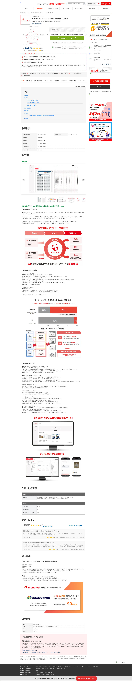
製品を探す (39, 8)
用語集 (37, 670)
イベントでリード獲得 (48, 672)
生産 (28, 12)
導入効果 (26, 113)
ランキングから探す (53, 8)
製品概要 (26, 95)
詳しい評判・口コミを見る (75, 525)
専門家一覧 (52, 668)
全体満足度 (28, 48)
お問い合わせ (95, 666)
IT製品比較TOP (23, 12)
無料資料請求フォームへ (105, 4)
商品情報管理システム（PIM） (37, 12)
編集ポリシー (60, 666)
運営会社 (83, 666)
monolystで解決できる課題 (33, 102)
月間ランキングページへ (67, 38)
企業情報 (26, 118)
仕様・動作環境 (27, 108)
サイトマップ (89, 666)
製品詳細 (26, 98)
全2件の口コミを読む (48, 526)
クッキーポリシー (77, 666)
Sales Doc (52, 674)
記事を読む (66, 8)
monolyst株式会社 (36, 23)
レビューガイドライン (52, 666)
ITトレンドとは (38, 666)
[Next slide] (83, 180)
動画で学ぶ (105, 8)
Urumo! (42, 674)
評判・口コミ (27, 110)
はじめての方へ (79, 8)
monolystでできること (32, 105)
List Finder (38, 674)
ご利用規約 (45, 666)
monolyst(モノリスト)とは (32, 100)
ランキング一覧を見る (105, 64)
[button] (53, 179)
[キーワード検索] (84, 4)
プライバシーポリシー (68, 666)
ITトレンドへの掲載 (39, 672)
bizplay (47, 674)
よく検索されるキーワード (60, 668)
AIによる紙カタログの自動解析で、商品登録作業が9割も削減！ (41, 115)
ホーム (26, 8)
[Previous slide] (23, 180)
